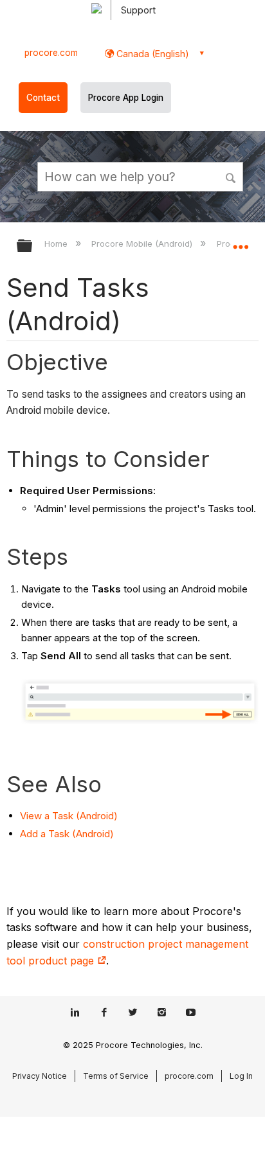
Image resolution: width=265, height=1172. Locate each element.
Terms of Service (116, 1076)
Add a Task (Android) (67, 834)
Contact (43, 98)
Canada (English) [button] (151, 53)
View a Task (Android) (69, 816)
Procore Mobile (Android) (143, 243)
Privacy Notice (39, 1076)
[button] (231, 176)
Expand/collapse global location (240, 242)
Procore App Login (125, 98)
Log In (241, 1076)
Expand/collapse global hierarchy (32, 246)
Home (57, 243)
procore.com (51, 53)
